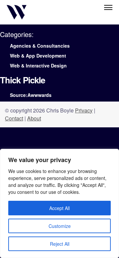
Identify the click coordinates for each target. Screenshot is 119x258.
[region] (59, 203)
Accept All (59, 208)
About (34, 118)
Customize (60, 226)
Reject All (59, 243)
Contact (14, 118)
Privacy (84, 110)
